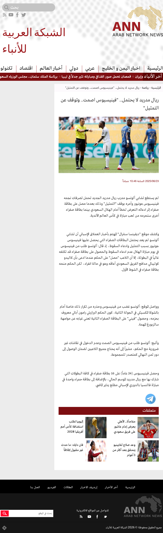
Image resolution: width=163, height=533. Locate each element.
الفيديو (51, 487)
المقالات (68, 487)
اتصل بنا (35, 487)
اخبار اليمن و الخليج (121, 68)
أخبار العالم (51, 68)
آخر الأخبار (111, 487)
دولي (73, 68)
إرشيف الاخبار (88, 487)
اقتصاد (26, 68)
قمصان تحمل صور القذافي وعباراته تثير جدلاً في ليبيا (104, 77)
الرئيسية (155, 68)
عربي (90, 68)
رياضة (145, 88)
